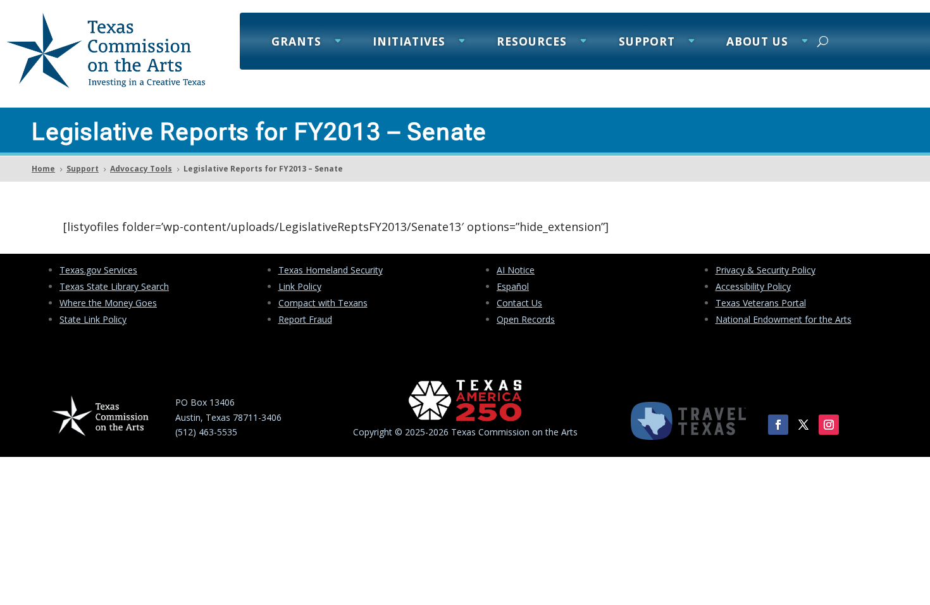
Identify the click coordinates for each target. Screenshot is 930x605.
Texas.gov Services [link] (98, 270)
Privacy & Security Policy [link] (765, 270)
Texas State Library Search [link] (114, 286)
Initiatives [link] (409, 43)
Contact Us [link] (519, 303)
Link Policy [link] (299, 286)
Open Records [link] (526, 319)
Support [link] (647, 43)
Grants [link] (296, 43)
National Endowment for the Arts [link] (784, 319)
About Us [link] (757, 43)
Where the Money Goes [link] (108, 303)
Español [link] (513, 286)
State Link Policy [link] (93, 319)
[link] (105, 84)
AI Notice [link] (516, 270)
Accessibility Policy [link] (753, 286)
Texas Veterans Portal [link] (761, 303)
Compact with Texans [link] (323, 303)
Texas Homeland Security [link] (330, 270)
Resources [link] (532, 43)
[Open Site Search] (822, 41)
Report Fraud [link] (305, 319)
